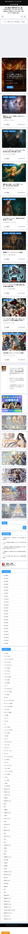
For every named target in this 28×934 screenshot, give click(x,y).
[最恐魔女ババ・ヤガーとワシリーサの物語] (14, 241)
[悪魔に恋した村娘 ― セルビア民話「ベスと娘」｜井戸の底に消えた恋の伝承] (14, 173)
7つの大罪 (6, 653)
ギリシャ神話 (6, 709)
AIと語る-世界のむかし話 (13, 8)
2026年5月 (6, 584)
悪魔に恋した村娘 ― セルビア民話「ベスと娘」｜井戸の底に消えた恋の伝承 (13, 185)
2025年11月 (6, 602)
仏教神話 (5, 797)
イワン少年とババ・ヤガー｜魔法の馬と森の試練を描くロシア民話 (13, 219)
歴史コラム (6, 877)
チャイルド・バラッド (8, 750)
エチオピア (6, 697)
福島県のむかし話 (7, 898)
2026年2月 (6, 593)
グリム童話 (6, 715)
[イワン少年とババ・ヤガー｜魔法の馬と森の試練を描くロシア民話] (14, 207)
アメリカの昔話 (7, 668)
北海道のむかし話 (7, 812)
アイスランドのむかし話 (8, 659)
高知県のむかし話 (7, 918)
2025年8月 (6, 610)
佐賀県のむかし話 (7, 800)
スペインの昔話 (7, 732)
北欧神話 (5, 809)
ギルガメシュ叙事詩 (7, 712)
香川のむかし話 (7, 916)
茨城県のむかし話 (7, 907)
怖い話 (5, 851)
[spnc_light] (25, 16)
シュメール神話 (7, 727)
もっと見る (10, 87)
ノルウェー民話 (7, 768)
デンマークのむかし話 (8, 756)
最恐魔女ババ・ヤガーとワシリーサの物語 (12, 252)
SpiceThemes (20, 924)
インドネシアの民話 (7, 691)
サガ (5, 724)
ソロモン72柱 (6, 744)
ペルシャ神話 (6, 780)
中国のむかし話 (7, 792)
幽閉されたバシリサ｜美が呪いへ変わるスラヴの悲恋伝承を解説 (13, 116)
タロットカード (7, 747)
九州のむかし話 (7, 795)
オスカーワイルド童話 (8, 703)
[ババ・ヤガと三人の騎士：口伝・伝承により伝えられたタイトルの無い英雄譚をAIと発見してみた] (14, 307)
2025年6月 (6, 616)
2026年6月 (6, 581)
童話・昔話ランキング (5, 566)
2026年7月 (6, 578)
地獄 (5, 833)
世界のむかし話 (12, 97)
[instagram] (15, 4)
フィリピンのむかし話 (8, 771)
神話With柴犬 (6, 895)
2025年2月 (6, 628)
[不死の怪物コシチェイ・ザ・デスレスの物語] (14, 341)
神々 (5, 889)
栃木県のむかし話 (7, 874)
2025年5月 (6, 619)
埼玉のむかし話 (7, 836)
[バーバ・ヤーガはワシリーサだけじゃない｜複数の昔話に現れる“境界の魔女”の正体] (14, 138)
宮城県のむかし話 (7, 845)
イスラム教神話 (7, 682)
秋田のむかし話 (7, 901)
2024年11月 (6, 637)
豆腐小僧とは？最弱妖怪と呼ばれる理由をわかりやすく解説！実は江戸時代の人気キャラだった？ (14, 547)
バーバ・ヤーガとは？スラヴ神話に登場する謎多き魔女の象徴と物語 (13, 285)
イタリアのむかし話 (7, 688)
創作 (5, 806)
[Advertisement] (14, 39)
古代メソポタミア (7, 818)
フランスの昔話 (7, 774)
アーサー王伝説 (7, 656)
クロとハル (6, 718)
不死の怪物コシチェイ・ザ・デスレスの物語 (13, 353)
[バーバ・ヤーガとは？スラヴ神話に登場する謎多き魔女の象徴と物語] (14, 273)
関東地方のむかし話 (7, 913)
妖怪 (5, 842)
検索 (4, 523)
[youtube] (17, 4)
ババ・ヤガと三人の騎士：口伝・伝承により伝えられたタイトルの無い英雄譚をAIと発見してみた (14, 320)
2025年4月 (6, 622)
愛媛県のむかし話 (7, 856)
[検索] (21, 17)
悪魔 (5, 853)
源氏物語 (5, 886)
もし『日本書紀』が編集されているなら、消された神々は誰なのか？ (14, 543)
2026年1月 (6, 596)
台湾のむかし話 (7, 824)
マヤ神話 (5, 783)
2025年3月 (6, 625)
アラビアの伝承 (7, 671)
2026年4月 (6, 587)
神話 (5, 892)
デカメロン (6, 753)
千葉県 (5, 815)
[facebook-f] (10, 4)
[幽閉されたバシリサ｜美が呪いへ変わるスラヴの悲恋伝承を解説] (14, 104)
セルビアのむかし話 (7, 741)
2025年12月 (6, 599)
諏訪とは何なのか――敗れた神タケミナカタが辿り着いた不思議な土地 (14, 538)
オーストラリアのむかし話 (9, 700)
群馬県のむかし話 (7, 904)
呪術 (5, 827)
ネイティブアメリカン (8, 765)
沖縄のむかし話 (7, 880)
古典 (5, 821)
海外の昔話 (19, 233)
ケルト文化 (6, 721)
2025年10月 (6, 605)
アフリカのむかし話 (7, 665)
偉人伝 (5, 803)
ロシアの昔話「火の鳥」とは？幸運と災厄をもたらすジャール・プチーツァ (15, 76)
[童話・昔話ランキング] (8, 564)
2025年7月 (6, 613)
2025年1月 (6, 631)
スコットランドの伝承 (8, 730)
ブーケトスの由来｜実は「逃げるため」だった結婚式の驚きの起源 (14, 556)
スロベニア (6, 738)
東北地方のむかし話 (7, 871)
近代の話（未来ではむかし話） (9, 910)
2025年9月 (6, 607)
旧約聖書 (5, 865)
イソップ (5, 685)
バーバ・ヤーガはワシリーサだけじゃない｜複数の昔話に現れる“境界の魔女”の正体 (13, 151)
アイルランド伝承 (7, 662)
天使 (5, 839)
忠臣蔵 (5, 848)
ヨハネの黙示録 (7, 786)
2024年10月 (6, 640)
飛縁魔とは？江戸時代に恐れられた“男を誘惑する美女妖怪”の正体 (14, 552)
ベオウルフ (6, 777)
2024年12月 (6, 634)
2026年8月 (6, 575)
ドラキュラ (6, 762)
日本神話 (5, 862)
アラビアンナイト (7, 673)
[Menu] (2, 16)
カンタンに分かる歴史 (8, 706)
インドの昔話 (6, 694)
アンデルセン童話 (7, 676)
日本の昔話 (6, 859)
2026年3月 (6, 590)
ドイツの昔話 (6, 759)
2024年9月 (6, 643)
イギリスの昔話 (7, 679)
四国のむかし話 (7, 830)
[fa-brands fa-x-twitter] (12, 4)
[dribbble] (14, 4)
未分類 (5, 868)
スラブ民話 (8, 72)
